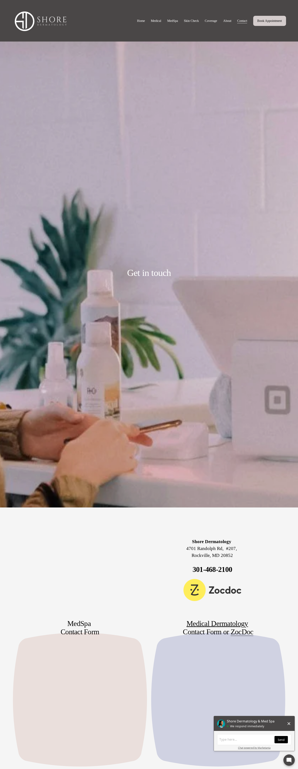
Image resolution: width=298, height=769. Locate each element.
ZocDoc (242, 632)
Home (141, 20)
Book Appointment (269, 20)
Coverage (211, 20)
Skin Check (191, 20)
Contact (242, 20)
